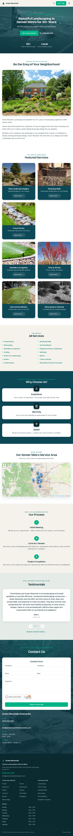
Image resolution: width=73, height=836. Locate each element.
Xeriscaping (8, 345)
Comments (8, 681)
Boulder (4, 796)
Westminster (23, 787)
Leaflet (53, 496)
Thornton (5, 793)
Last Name (40, 665)
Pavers (6, 359)
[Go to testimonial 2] (36, 626)
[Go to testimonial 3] (38, 626)
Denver (21, 784)
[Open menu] (69, 3)
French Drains (9, 341)
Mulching (43, 352)
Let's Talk (61, 3)
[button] (41, 481)
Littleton (21, 790)
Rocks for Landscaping (12, 356)
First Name (8, 665)
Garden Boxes (9, 363)
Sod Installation (45, 345)
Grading (7, 352)
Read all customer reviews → (36, 632)
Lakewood (5, 787)
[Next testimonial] (42, 626)
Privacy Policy (67, 832)
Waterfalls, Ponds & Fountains (51, 363)
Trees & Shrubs (45, 359)
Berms (42, 356)
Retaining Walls (45, 341)
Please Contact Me (36, 704)
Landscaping (42, 784)
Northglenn (22, 796)
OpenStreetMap (60, 496)
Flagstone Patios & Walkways (51, 349)
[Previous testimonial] (31, 626)
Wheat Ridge (6, 799)
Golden (4, 790)
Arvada (4, 784)
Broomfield (22, 793)
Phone (7, 673)
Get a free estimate (29, 33)
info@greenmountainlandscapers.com (16, 728)
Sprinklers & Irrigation (12, 349)
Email (38, 673)
